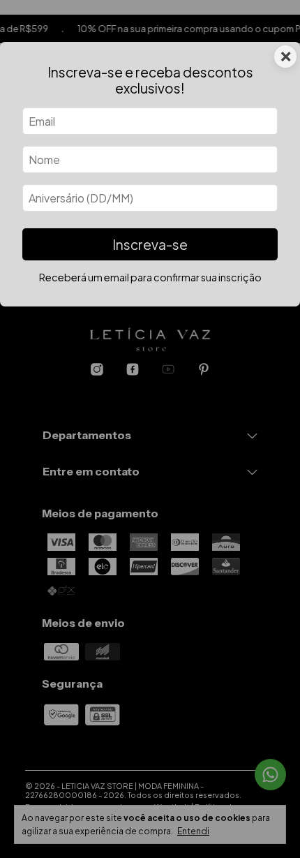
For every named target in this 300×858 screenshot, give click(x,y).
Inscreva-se (150, 244)
